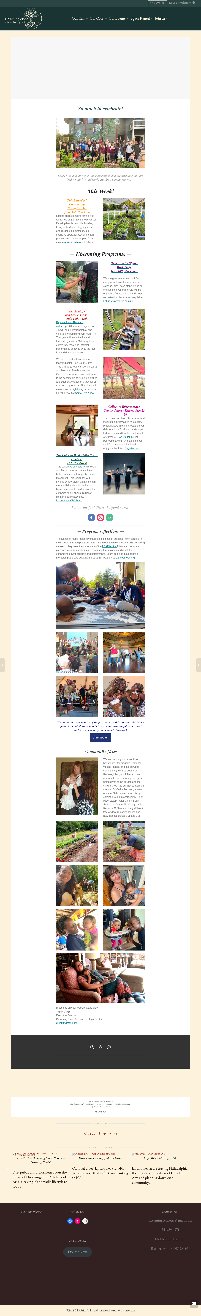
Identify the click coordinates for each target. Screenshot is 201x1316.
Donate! (156, 3)
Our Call (78, 18)
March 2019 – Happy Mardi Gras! (100, 1158)
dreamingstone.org (66, 1023)
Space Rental (140, 18)
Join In (160, 18)
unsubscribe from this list (95, 1104)
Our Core (97, 18)
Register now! (132, 448)
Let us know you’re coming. (118, 301)
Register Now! (64, 322)
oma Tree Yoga (85, 393)
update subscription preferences (118, 1104)
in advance (77, 242)
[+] (41, 1153)
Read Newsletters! (180, 3)
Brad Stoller (123, 437)
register (66, 242)
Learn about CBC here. (69, 500)
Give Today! (100, 737)
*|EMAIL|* (109, 1101)
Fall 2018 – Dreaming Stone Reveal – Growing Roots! (41, 1160)
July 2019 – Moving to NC (160, 1158)
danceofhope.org (125, 557)
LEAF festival (109, 546)
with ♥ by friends (122, 1310)
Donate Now (77, 1252)
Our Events (117, 18)
